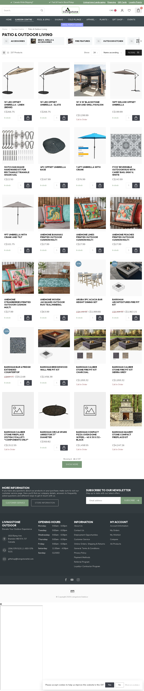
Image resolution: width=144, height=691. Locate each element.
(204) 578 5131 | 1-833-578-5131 (21, 550)
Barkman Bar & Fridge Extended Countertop (17, 370)
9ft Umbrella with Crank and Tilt (15, 235)
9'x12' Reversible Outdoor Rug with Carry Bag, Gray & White (123, 171)
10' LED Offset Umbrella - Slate (50, 103)
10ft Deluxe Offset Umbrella (124, 103)
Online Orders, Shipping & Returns (89, 544)
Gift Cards (122, 2)
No (119, 685)
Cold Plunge (74, 19)
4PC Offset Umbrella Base (53, 168)
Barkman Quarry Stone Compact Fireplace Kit (122, 435)
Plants (103, 19)
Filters (132, 52)
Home (9, 19)
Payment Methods (82, 557)
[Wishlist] (129, 10)
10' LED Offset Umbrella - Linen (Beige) (14, 105)
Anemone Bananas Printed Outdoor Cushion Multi (51, 237)
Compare (114, 539)
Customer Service (82, 539)
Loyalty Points (135, 2)
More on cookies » (132, 685)
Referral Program (81, 562)
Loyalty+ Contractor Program (87, 566)
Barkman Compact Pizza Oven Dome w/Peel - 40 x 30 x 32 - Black (88, 436)
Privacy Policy (80, 553)
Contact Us (79, 530)
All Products (115, 544)
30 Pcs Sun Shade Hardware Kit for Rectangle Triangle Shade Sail (16, 171)
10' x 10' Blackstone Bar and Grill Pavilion (89, 103)
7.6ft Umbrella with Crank (88, 168)
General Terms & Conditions (86, 548)
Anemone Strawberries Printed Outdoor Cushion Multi (17, 303)
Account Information (119, 526)
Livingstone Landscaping (94, 2)
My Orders (114, 530)
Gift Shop (117, 19)
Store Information (45, 502)
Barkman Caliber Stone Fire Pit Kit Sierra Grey (122, 370)
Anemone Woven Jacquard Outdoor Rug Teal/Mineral (52, 302)
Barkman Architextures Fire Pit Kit (126, 302)
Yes (109, 685)
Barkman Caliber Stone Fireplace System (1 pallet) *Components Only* (16, 436)
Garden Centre (23, 19)
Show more (72, 464)
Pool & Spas (43, 19)
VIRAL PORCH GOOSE (72, 24)
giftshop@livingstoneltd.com (20, 559)
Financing (111, 2)
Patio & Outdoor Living (37, 29)
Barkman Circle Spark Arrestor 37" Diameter (53, 435)
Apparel (90, 19)
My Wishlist (115, 535)
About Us (78, 526)
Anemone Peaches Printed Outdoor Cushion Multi (123, 237)
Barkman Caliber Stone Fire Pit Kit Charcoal (86, 370)
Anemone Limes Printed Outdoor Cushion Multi (87, 237)
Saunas (59, 19)
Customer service (15, 502)
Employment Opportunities (86, 535)
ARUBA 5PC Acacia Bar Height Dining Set (89, 300)
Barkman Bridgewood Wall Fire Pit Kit (54, 368)
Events (131, 19)
